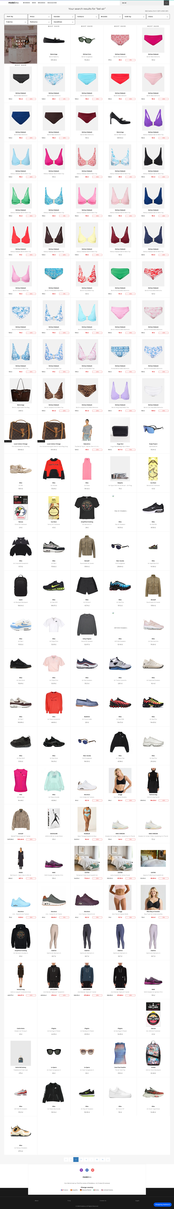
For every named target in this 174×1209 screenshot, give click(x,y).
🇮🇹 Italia (96, 1190)
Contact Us (103, 1200)
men (34, 3)
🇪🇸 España (74, 1190)
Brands (41, 3)
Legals (137, 1200)
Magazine (52, 3)
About (36, 1200)
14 (102, 1159)
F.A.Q (69, 1200)
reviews (106, 1183)
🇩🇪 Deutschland (85, 1190)
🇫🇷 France (64, 1190)
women (26, 3)
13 (97, 1159)
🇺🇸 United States (107, 1190)
